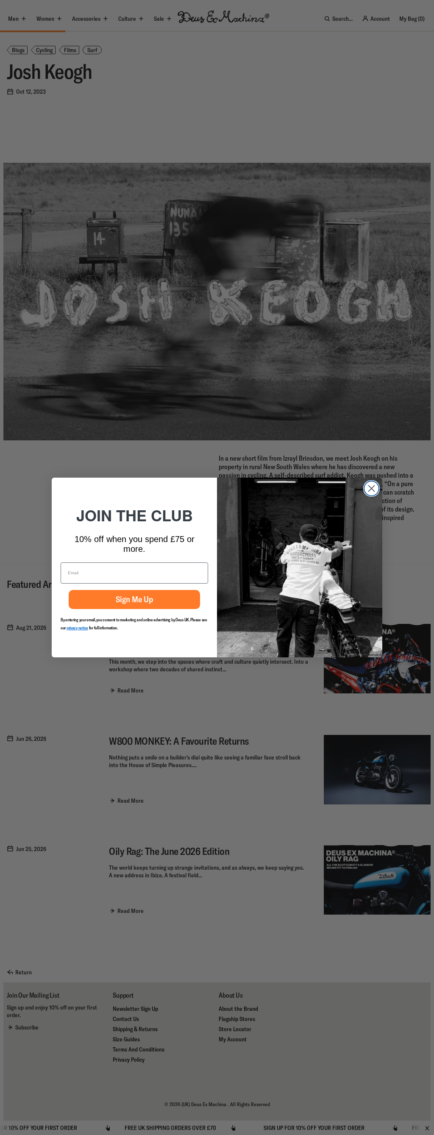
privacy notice (77, 628)
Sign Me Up (134, 599)
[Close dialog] (371, 488)
